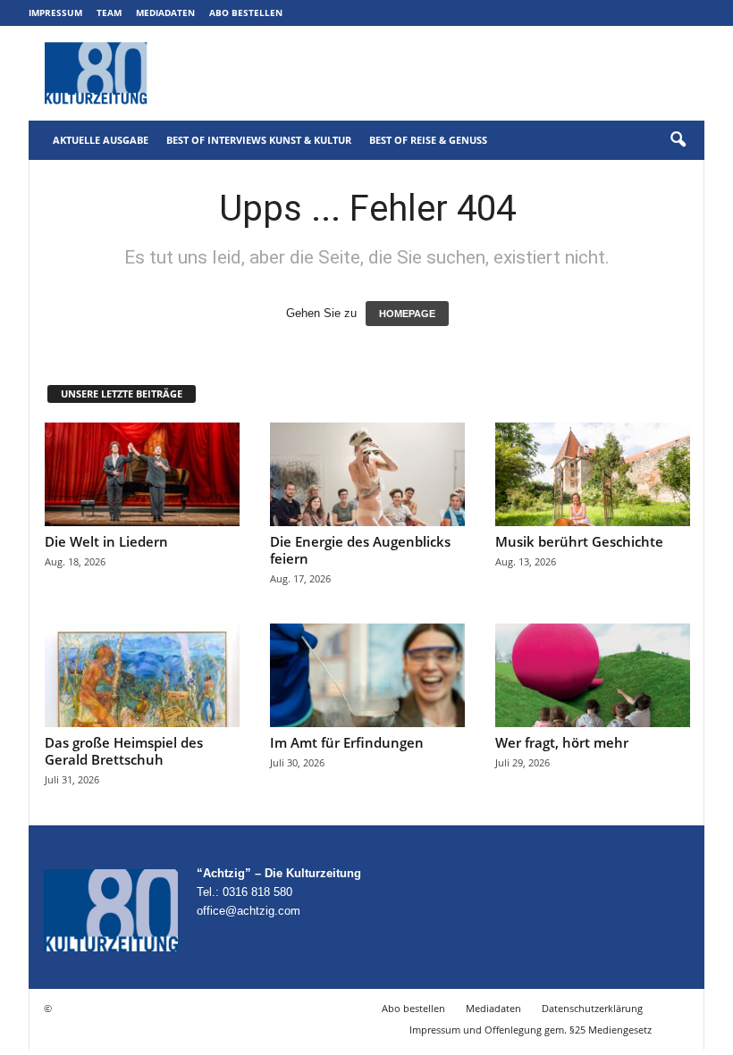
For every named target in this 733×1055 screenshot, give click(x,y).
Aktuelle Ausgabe (100, 140)
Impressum (55, 12)
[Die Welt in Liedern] (142, 474)
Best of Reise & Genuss (428, 140)
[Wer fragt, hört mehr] (592, 675)
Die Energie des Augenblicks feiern (360, 549)
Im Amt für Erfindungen (347, 742)
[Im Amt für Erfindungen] (367, 675)
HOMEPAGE (407, 313)
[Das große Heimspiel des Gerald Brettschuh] (142, 675)
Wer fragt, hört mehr (561, 742)
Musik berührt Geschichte (579, 541)
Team (109, 12)
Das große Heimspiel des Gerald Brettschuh (124, 750)
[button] (677, 140)
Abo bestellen (245, 12)
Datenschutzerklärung (592, 1008)
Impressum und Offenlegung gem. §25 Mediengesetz (530, 1029)
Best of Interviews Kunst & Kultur (258, 140)
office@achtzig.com (248, 910)
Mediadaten (165, 12)
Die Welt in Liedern (106, 541)
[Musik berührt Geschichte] (592, 474)
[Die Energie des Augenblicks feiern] (367, 474)
